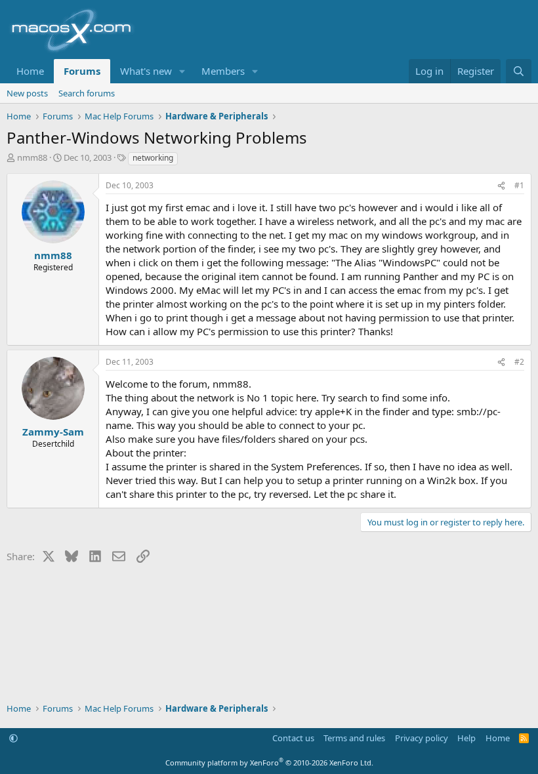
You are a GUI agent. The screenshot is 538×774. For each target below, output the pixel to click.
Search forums (86, 93)
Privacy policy (421, 738)
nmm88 (32, 157)
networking (153, 157)
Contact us (293, 738)
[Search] (518, 71)
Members (223, 70)
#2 (519, 361)
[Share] (501, 186)
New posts (27, 93)
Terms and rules (354, 738)
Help (466, 738)
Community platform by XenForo (269, 762)
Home (30, 70)
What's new (146, 70)
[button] (182, 71)
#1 (519, 185)
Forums (82, 70)
